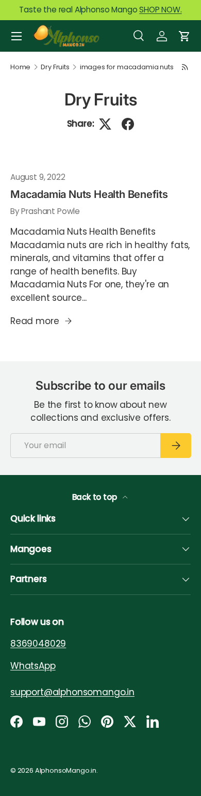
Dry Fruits (55, 67)
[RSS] (185, 67)
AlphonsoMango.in (65, 770)
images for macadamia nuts (127, 67)
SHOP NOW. (160, 9)
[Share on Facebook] (127, 124)
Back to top (95, 497)
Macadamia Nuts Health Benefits (89, 194)
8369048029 (38, 643)
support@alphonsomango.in (72, 691)
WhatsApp (33, 665)
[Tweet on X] (105, 124)
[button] (184, 36)
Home (20, 67)
